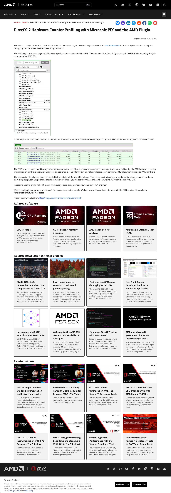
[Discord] (139, 468)
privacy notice (14, 491)
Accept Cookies (139, 484)
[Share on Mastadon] (123, 23)
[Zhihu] (116, 4)
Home (17, 22)
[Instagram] (120, 468)
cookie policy (28, 491)
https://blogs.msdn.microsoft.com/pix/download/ (60, 198)
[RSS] (157, 4)
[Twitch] (145, 468)
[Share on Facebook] (144, 23)
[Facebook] (133, 468)
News (24, 22)
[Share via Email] (155, 23)
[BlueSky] (143, 4)
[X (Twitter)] (114, 468)
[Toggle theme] (164, 4)
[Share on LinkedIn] (128, 23)
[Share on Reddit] (139, 23)
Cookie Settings (122, 484)
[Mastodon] (136, 4)
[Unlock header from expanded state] (164, 14)
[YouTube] (150, 4)
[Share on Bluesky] (118, 23)
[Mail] (164, 468)
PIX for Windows (112, 45)
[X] (123, 4)
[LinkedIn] (108, 468)
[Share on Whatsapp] (150, 23)
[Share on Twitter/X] (134, 23)
